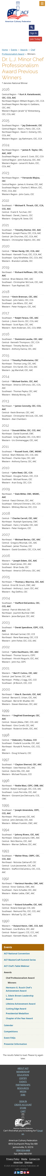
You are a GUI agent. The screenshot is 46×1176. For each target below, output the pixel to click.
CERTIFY (23, 1078)
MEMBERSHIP (23, 1071)
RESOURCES (23, 1088)
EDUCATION (23, 1075)
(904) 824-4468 (23, 1150)
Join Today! (35, 39)
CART (23, 1111)
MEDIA (23, 1091)
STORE (23, 1108)
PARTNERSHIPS (23, 1084)
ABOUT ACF (23, 1068)
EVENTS (23, 1081)
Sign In (33, 33)
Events (14, 49)
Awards (24, 49)
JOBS (23, 1094)
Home (5, 49)
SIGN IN (23, 1101)
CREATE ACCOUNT (23, 1104)
